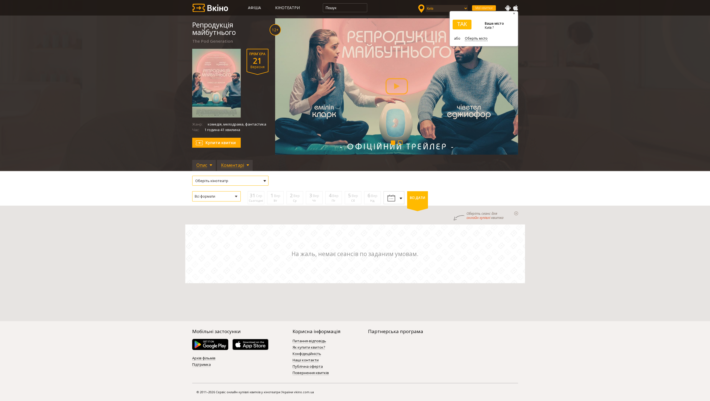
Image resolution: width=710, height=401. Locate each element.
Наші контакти (306, 360)
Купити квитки (221, 142)
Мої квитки (484, 8)
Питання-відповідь (309, 341)
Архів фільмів (203, 358)
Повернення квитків (311, 373)
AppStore (515, 8)
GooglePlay (508, 8)
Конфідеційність (307, 354)
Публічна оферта (308, 366)
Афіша (254, 7)
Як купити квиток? (309, 347)
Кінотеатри (287, 7)
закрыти (516, 213)
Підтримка (201, 364)
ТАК (462, 24)
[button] (216, 196)
